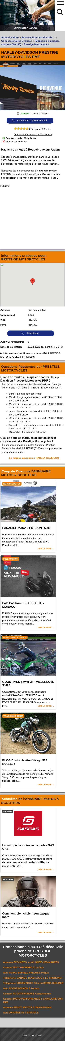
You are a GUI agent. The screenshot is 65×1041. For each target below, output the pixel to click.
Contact (26, 1036)
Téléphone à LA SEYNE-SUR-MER (33, 983)
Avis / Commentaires (12, 341)
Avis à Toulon (21, 988)
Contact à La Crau (23, 967)
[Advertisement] (32, 218)
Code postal (7, 315)
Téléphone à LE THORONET (33, 977)
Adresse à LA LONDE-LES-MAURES (31, 962)
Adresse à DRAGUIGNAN (27, 1007)
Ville (2, 319)
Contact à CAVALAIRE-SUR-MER (33, 1000)
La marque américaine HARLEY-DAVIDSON (34, 457)
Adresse (5, 310)
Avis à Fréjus (26, 972)
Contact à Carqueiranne (27, 993)
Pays (3, 324)
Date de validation (11, 346)
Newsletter (37, 1036)
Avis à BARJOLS (20, 1012)
